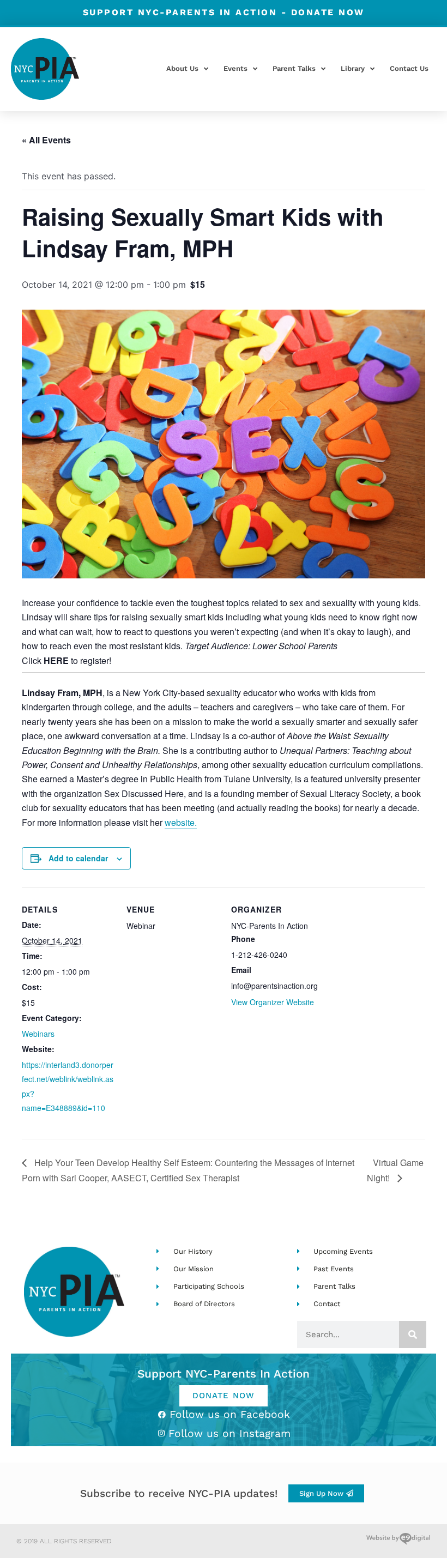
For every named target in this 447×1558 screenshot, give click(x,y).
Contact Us (409, 68)
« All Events (46, 140)
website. (181, 822)
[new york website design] (398, 1541)
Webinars (38, 1033)
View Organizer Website (272, 1002)
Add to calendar (78, 858)
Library (353, 68)
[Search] (412, 1334)
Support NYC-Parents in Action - (224, 12)
